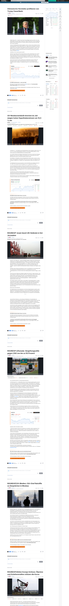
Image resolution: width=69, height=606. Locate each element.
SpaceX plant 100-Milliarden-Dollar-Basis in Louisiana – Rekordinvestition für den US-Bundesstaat (53, 58)
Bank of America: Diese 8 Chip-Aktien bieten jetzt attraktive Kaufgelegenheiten (53, 70)
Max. (20, 184)
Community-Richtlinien (10, 107)
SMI (46, 22)
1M (14, 184)
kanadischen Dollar (13, 447)
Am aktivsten (47, 83)
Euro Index (47, 25)
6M (15, 184)
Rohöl (29, 441)
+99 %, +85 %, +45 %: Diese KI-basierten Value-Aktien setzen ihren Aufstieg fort (53, 66)
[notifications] (65, 0)
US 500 (47, 20)
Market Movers (48, 81)
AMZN (18, 50)
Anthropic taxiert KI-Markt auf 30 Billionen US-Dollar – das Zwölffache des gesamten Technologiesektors (53, 62)
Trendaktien (48, 99)
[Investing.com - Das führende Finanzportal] (4, 0)
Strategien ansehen (22, 67)
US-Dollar (16, 396)
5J (18, 184)
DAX (46, 17)
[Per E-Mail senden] (22, 95)
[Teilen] (36, 13)
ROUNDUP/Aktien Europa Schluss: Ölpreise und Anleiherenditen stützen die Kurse (53, 75)
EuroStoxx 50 (21, 605)
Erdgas (37, 441)
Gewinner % (51, 83)
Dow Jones (47, 21)
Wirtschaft (19, 122)
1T (11, 184)
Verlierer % (55, 83)
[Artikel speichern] (38, 13)
